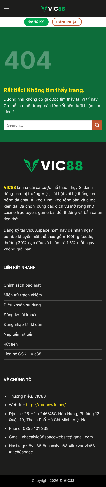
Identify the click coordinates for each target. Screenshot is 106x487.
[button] (7, 8)
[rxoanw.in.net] (53, 8)
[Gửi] (97, 125)
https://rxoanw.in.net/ (46, 404)
